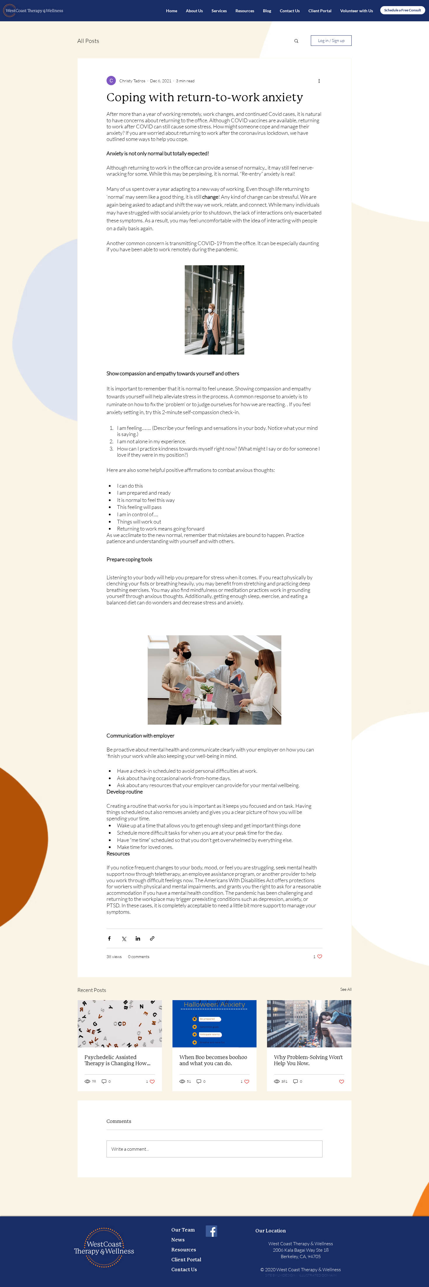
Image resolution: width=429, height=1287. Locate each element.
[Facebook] (211, 1231)
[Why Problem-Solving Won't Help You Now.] (309, 1023)
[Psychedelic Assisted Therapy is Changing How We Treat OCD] (120, 1023)
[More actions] (318, 80)
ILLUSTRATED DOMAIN (317, 1275)
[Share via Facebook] (109, 938)
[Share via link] (152, 938)
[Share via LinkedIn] (138, 938)
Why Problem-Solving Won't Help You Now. (308, 1060)
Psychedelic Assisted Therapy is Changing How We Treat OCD (116, 1061)
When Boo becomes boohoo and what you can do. (213, 1060)
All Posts (88, 40)
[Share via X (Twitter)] (123, 938)
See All (346, 989)
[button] (219, 11)
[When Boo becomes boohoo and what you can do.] (214, 1023)
